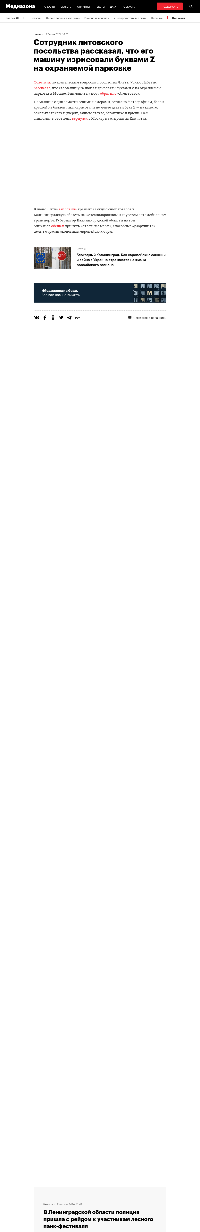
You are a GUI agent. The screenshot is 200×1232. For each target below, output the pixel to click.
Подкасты (129, 6)
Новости (49, 6)
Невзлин (35, 17)
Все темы (178, 18)
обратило (108, 93)
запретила (68, 209)
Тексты (100, 6)
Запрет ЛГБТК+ (16, 17)
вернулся (80, 118)
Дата (113, 6)
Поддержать (170, 6)
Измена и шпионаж (96, 17)
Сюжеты (66, 6)
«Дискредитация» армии (130, 17)
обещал (57, 226)
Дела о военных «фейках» (63, 17)
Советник (42, 82)
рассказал (42, 88)
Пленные (157, 17)
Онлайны (83, 6)
